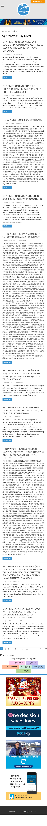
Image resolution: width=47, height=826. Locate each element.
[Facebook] (21, 809)
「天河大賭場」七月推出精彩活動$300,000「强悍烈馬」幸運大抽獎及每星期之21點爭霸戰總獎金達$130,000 (23, 451)
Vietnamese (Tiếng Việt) (23, 671)
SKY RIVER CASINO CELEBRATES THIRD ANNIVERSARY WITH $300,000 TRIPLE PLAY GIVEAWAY (23, 410)
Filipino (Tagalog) (38, 667)
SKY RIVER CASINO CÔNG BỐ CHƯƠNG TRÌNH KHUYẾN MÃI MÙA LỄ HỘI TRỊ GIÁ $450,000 (23, 89)
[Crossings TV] (23, 9)
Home (3, 31)
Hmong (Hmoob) (31, 663)
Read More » (7, 78)
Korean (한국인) (25, 667)
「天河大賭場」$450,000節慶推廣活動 (22, 120)
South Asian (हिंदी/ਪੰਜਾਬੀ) (10, 667)
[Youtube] (23, 809)
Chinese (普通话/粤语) (17, 663)
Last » (27, 649)
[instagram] (26, 809)
